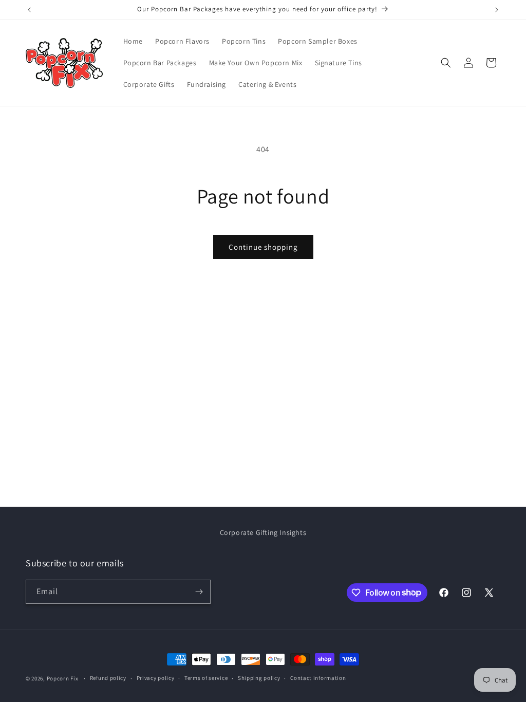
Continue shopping (263, 247)
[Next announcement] (496, 10)
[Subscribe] (198, 592)
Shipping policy (259, 677)
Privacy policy (156, 677)
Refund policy (108, 677)
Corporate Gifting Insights (263, 532)
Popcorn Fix (63, 678)
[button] (446, 62)
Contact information (318, 677)
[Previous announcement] (29, 10)
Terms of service (206, 677)
